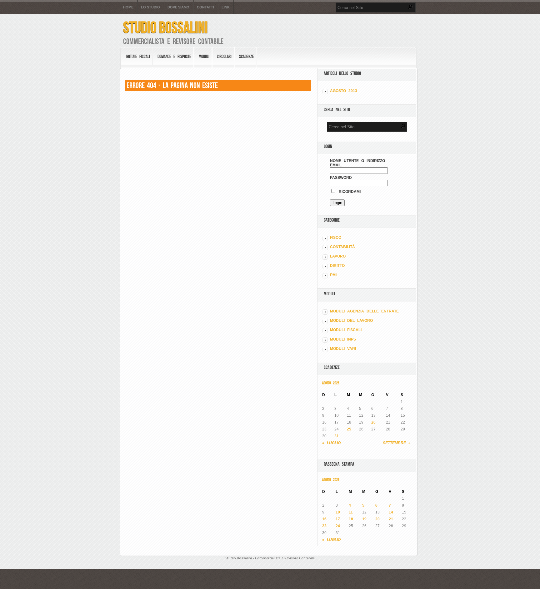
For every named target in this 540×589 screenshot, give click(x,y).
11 (351, 512)
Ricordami (348, 191)
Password (341, 177)
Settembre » (397, 443)
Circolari (224, 56)
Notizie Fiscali (138, 56)
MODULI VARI (343, 348)
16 (324, 519)
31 (336, 436)
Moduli (204, 56)
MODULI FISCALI (346, 330)
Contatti (205, 7)
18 (351, 519)
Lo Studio (150, 7)
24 (338, 526)
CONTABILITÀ (342, 247)
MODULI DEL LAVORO (351, 320)
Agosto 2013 (343, 91)
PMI (333, 275)
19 (364, 519)
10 (338, 512)
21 (391, 519)
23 (324, 526)
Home (128, 7)
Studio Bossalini (165, 27)
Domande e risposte (174, 56)
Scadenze (246, 56)
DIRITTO (337, 265)
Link (226, 7)
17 (338, 519)
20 (373, 422)
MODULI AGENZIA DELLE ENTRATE (364, 311)
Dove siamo (178, 7)
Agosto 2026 (330, 383)
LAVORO (338, 256)
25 (349, 429)
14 (391, 512)
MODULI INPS (343, 339)
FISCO (335, 237)
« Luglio (331, 443)
